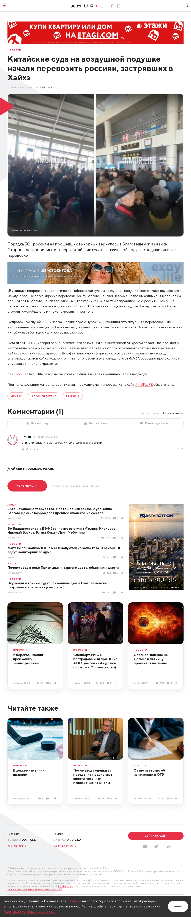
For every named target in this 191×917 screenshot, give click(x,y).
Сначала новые (149, 412)
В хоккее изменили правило (29, 772)
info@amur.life (16, 845)
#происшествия (44, 396)
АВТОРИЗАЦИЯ (27, 485)
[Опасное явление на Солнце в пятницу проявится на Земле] (176, 683)
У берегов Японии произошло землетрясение (28, 659)
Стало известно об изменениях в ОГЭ (149, 772)
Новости (14, 50)
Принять (178, 906)
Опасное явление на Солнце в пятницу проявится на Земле (151, 659)
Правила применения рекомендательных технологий (34, 889)
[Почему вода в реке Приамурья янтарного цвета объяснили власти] (122, 573)
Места (12, 563)
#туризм (72, 396)
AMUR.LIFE (144, 384)
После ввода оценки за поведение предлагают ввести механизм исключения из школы (92, 776)
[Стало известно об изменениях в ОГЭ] (176, 798)
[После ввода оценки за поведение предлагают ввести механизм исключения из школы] (116, 798)
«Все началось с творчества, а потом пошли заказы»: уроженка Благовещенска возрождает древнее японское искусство (59, 511)
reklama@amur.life (64, 845)
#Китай (16, 396)
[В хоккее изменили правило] (55, 798)
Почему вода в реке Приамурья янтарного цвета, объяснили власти (63, 567)
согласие (74, 901)
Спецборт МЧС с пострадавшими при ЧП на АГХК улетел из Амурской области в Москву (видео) (95, 661)
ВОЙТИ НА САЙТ (156, 835)
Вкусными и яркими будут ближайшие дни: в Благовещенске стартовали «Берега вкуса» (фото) (57, 585)
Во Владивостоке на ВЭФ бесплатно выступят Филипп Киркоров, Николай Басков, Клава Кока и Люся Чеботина (61, 530)
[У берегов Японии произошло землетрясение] (55, 683)
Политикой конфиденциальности (30, 911)
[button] (169, 847)
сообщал (21, 374)
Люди (11, 505)
